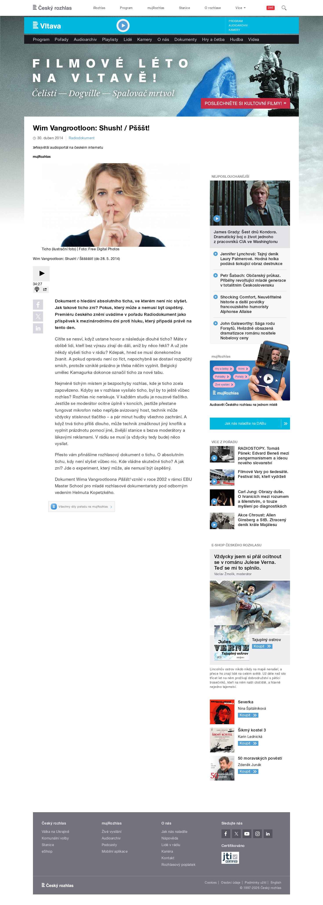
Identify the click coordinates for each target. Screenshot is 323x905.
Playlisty (110, 39)
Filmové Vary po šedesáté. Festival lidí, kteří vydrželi (263, 474)
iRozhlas (99, 8)
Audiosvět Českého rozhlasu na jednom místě (243, 404)
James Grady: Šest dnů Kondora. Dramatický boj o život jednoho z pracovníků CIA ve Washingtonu (246, 237)
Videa (253, 39)
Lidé (128, 39)
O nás (163, 39)
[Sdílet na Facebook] (38, 305)
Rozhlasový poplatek (178, 865)
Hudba (236, 39)
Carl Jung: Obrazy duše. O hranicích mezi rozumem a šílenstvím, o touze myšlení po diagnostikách (263, 498)
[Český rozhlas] (52, 8)
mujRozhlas (155, 8)
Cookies (211, 882)
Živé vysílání (222, 384)
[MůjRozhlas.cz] (42, 157)
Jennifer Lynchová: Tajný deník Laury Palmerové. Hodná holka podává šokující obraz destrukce (251, 259)
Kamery (234, 29)
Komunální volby (55, 838)
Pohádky (220, 376)
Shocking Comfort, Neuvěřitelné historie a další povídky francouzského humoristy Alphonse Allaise (250, 304)
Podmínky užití (255, 882)
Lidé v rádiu (171, 845)
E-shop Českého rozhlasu (237, 545)
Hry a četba (213, 39)
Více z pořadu (225, 442)
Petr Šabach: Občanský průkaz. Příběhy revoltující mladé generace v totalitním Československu (253, 280)
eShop (47, 851)
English (276, 882)
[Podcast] (37, 290)
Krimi (241, 368)
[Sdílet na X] (38, 316)
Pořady (62, 39)
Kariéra (167, 851)
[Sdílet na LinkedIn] (38, 328)
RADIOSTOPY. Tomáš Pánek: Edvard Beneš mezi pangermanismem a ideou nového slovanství (263, 455)
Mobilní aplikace (115, 851)
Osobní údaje (231, 882)
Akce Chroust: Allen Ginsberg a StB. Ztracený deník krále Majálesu (262, 520)
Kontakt (168, 858)
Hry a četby (222, 368)
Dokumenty (185, 39)
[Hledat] (284, 8)
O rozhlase (213, 8)
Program (126, 8)
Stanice (184, 8)
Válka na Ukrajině (55, 832)
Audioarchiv (238, 25)
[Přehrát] (41, 273)
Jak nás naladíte (175, 832)
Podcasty (109, 845)
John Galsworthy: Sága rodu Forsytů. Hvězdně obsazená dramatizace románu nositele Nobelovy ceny (248, 330)
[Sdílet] (45, 290)
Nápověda (170, 838)
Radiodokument (82, 138)
